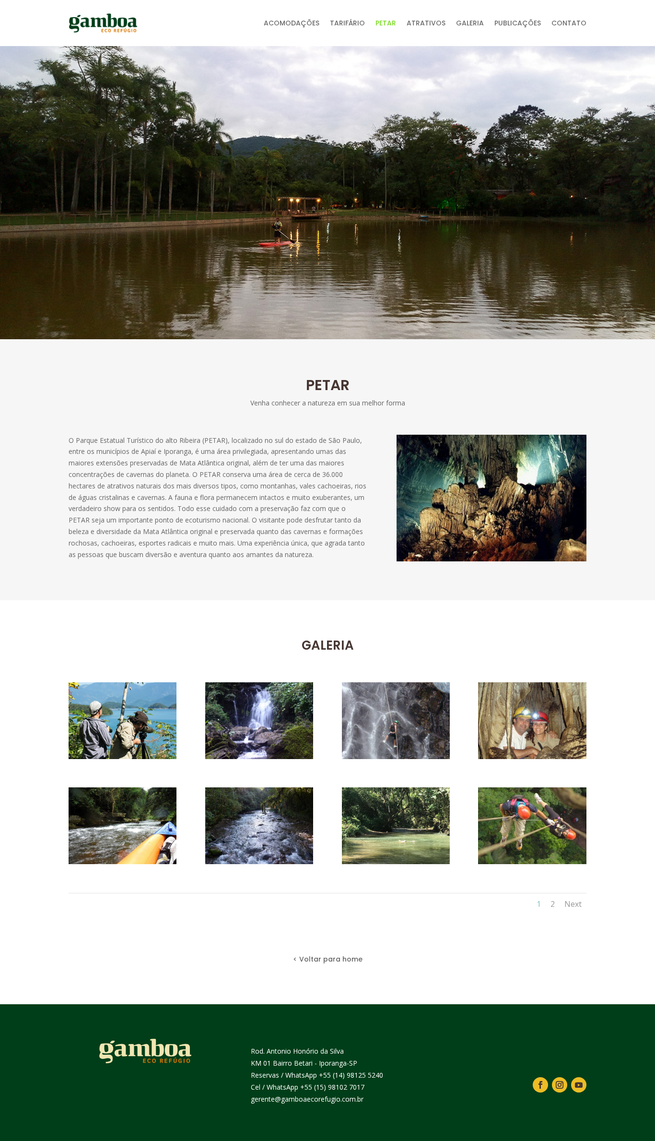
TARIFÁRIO (347, 23)
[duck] (122, 861)
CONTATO (568, 23)
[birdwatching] (122, 756)
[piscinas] (396, 861)
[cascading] (396, 756)
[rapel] (532, 861)
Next (573, 904)
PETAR (385, 23)
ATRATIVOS (426, 23)
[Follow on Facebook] (540, 1085)
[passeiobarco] (259, 861)
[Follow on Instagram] (559, 1085)
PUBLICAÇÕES (517, 23)
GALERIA (470, 23)
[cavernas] (532, 756)
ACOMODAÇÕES (291, 23)
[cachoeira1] (259, 756)
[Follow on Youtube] (578, 1085)
